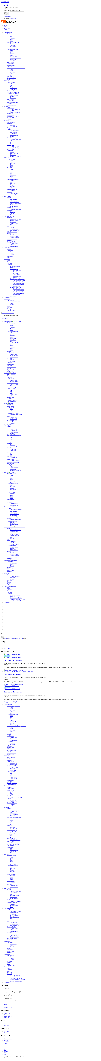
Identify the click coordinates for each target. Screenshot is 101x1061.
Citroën (12, 172)
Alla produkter (4, 318)
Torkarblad (13, 296)
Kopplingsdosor (14, 220)
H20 (11, 83)
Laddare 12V (13, 417)
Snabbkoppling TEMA (16, 287)
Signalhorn (9, 76)
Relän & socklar (14, 243)
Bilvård (9, 197)
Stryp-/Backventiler (15, 266)
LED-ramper (13, 133)
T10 (11, 442)
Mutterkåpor (13, 46)
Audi (11, 169)
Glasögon (12, 212)
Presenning (9, 571)
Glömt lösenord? (8, 16)
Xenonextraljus (14, 135)
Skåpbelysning (10, 149)
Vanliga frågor (7, 1014)
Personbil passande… (12, 167)
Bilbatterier (9, 113)
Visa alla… (13, 177)
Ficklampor (13, 449)
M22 (11, 86)
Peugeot (12, 185)
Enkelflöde (16, 271)
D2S (11, 439)
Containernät (13, 252)
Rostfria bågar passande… (13, 33)
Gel (11, 410)
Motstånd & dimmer (12, 239)
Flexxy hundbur (14, 95)
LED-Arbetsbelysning (15, 457)
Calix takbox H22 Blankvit (12, 674)
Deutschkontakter (14, 236)
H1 (11, 440)
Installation (9, 217)
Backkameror (10, 300)
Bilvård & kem (7, 196)
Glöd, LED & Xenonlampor (14, 139)
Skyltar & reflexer (11, 78)
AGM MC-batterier (15, 109)
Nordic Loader (13, 88)
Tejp (11, 224)
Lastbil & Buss (10, 115)
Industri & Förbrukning (16, 414)
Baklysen (9, 123)
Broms (8, 261)
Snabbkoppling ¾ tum (18, 283)
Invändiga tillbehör (11, 48)
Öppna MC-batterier (15, 112)
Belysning (6, 120)
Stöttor (8, 257)
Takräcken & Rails (11, 103)
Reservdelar (13, 98)
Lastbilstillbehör (8, 32)
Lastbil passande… (11, 159)
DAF (11, 35)
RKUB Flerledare (14, 230)
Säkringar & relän (11, 242)
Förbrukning (10, 210)
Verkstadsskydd (14, 195)
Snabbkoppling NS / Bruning (17, 279)
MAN (11, 52)
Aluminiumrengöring (15, 209)
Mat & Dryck (10, 62)
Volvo (11, 41)
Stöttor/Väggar (10, 570)
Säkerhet (9, 351)
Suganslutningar (17, 276)
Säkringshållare (14, 246)
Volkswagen (13, 175)
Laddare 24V (13, 419)
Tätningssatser (16, 274)
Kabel (8, 226)
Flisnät (11, 253)
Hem (2, 638)
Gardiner (9, 368)
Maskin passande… (12, 189)
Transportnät (10, 250)
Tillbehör (12, 96)
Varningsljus (10, 150)
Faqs (5, 1054)
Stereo (8, 306)
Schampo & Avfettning (16, 203)
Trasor (11, 214)
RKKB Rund (13, 541)
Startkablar (12, 423)
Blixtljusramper (14, 153)
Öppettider (6, 1017)
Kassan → (6, 29)
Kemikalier (9, 207)
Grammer (12, 190)
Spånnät (12, 254)
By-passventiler (17, 270)
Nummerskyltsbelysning (13, 147)
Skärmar (12, 304)
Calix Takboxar (11, 82)
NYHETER (7, 28)
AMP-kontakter (14, 234)
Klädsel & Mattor (14, 202)
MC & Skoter (10, 108)
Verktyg (12, 538)
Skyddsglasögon (14, 524)
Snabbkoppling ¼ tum (18, 289)
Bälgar (8, 260)
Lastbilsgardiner (11, 65)
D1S (11, 436)
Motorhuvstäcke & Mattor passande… (16, 342)
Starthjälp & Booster (12, 118)
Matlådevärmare (14, 357)
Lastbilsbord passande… (13, 49)
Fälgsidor (12, 45)
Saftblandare (13, 155)
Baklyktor (12, 125)
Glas (11, 200)
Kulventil (12, 267)
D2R (11, 437)
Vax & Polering (14, 206)
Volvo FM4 (13, 61)
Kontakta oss (7, 1013)
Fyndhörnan (7, 297)
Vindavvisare (10, 79)
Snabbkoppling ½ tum (18, 281)
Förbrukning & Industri (13, 116)
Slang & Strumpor (14, 223)
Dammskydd (16, 286)
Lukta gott (9, 66)
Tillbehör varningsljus (15, 156)
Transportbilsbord (11, 105)
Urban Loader (13, 89)
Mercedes (12, 38)
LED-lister (9, 140)
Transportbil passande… (13, 179)
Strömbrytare (10, 240)
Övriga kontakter (14, 237)
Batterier (6, 106)
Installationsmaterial (9, 527)
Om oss (6, 1051)
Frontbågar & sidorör (12, 400)
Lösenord (6, 12)
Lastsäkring (7, 247)
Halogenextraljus (14, 130)
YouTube (6, 1032)
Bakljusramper (13, 126)
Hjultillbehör (10, 43)
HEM (5, 25)
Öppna (11, 411)
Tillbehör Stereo (11, 310)
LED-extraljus (13, 132)
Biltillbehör (6, 80)
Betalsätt (6, 1040)
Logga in (6, 5)
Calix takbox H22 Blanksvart (13, 660)
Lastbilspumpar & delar (16, 598)
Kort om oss (7, 1023)
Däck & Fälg (13, 199)
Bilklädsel (6, 157)
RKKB (12, 227)
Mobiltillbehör (10, 63)
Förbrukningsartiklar (12, 521)
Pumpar (15, 277)
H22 (11, 85)
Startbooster (13, 421)
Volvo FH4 (13, 59)
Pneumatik (9, 263)
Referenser (6, 1025)
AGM (11, 409)
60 (5, 648)
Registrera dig (12, 18)
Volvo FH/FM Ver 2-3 (15, 58)
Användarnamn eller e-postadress (12, 10)
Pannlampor (13, 450)
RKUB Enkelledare (15, 229)
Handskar (12, 213)
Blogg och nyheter (8, 1016)
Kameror (12, 303)
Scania (11, 39)
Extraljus (9, 129)
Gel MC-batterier (14, 110)
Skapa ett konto (8, 1039)
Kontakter (9, 233)
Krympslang (13, 222)
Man (11, 36)
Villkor (5, 1043)
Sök (2, 633)
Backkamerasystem (15, 301)
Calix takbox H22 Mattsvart (13, 692)
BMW (11, 170)
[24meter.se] (8, 22)
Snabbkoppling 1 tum (18, 284)
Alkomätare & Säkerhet (13, 42)
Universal (9, 192)
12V (11, 142)
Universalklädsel (14, 193)
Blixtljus (12, 152)
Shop (5, 638)
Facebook (6, 1031)
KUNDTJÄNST (5, 2)
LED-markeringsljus (15, 146)
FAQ (5, 26)
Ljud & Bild (7, 299)
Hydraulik (9, 264)
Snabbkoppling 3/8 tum (19, 280)
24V (11, 143)
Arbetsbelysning (11, 122)
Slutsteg (9, 309)
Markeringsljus (10, 145)
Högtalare (9, 307)
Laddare (9, 119)
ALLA (8, 648)
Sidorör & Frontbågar (12, 102)
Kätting (9, 249)
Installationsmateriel (9, 216)
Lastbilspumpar (14, 269)
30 (4, 648)
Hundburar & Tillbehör (12, 93)
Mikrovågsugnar (14, 355)
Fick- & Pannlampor (12, 137)
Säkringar (12, 244)
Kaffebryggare (13, 354)
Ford (11, 173)
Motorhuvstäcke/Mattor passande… (16, 68)
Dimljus (9, 128)
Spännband (10, 256)
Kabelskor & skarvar (12, 232)
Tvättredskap (13, 204)
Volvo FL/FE (13, 56)
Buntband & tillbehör (15, 219)
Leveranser (6, 1041)
